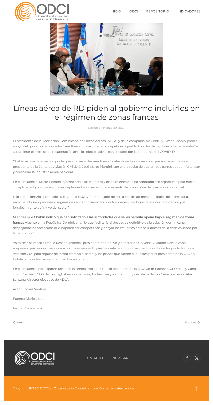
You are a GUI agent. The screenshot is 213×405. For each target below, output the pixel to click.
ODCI (133, 11)
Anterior (20, 322)
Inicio (115, 11)
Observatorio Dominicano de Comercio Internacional (94, 388)
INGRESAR (119, 358)
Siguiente (191, 322)
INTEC (34, 388)
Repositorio (157, 11)
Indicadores (189, 11)
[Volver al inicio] (41, 11)
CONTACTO (94, 358)
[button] (196, 388)
